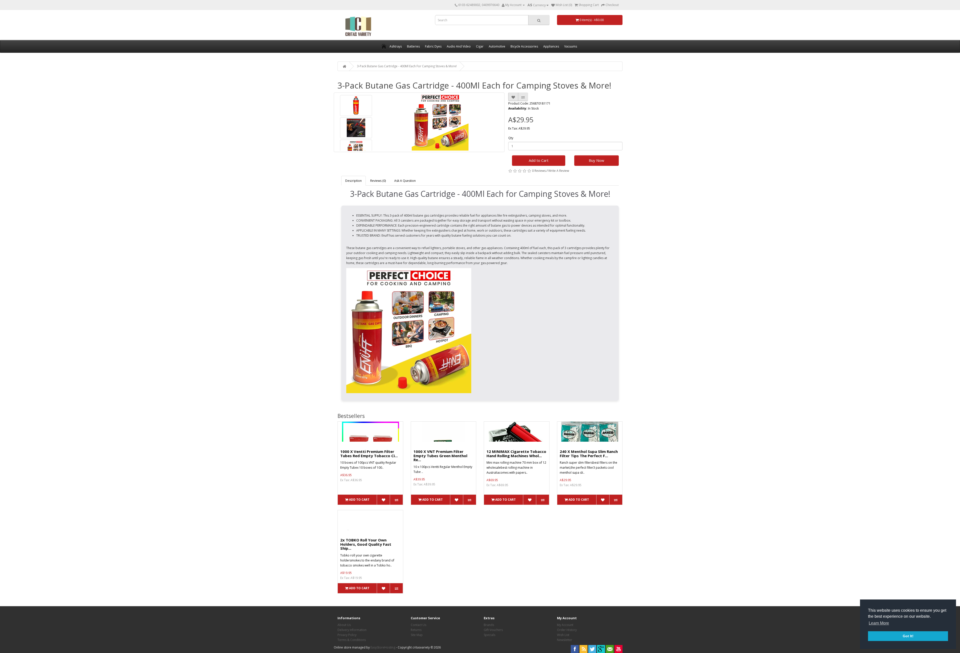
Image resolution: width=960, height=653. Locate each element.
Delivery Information (352, 630)
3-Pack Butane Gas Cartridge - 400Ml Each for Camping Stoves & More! (407, 66)
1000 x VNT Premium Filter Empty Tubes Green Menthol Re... (440, 455)
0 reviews (539, 171)
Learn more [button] (879, 623)
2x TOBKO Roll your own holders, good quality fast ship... (365, 544)
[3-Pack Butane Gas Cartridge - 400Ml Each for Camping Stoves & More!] (356, 105)
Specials (489, 635)
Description (353, 181)
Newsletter (564, 640)
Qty (510, 138)
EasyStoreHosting (382, 647)
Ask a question (405, 181)
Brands (489, 625)
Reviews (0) (378, 181)
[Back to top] (944, 636)
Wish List (563, 635)
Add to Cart (538, 160)
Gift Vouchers (493, 630)
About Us (344, 625)
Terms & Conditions (352, 640)
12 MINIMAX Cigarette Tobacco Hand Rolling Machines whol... (516, 453)
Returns (416, 630)
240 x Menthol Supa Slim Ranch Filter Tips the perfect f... (589, 453)
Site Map (417, 635)
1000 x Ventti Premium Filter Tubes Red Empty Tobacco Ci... (369, 453)
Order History (567, 630)
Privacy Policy (347, 635)
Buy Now (596, 160)
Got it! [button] (908, 636)
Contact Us (418, 625)
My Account (565, 625)
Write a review (558, 171)
